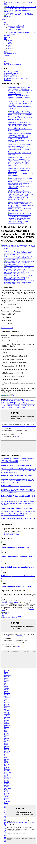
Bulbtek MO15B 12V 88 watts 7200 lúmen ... (17, 476)
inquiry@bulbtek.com (10, 533)
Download (7, 37)
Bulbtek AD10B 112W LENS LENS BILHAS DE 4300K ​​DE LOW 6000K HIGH (19, 97)
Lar (5, 22)
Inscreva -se (4, 599)
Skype (2, 615)
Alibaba (10, 43)
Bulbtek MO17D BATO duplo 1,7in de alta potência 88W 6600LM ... (20, 118)
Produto (10, 40)
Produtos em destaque (7, 602)
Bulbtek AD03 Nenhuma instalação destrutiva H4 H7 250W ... (18, 198)
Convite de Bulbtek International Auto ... (16, 547)
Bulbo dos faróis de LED (15, 29)
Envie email (4, 613)
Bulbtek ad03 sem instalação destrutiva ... (16, 486)
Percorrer (10, 47)
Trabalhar (10, 50)
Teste (9, 42)
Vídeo (6, 52)
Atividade (10, 45)
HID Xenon (11, 34)
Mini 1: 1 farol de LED (14, 31)
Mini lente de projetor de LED (16, 27)
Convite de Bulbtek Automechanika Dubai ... (17, 567)
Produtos (6, 24)
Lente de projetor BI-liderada (16, 26)
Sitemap (16, 602)
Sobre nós (7, 35)
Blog (5, 39)
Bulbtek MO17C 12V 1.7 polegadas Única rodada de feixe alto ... (20, 129)
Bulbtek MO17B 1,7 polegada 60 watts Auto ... (18, 465)
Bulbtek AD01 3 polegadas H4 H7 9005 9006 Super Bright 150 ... (19, 209)
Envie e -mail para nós (7, 328)
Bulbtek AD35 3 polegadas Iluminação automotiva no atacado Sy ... (19, 222)
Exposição (11, 48)
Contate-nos (7, 55)
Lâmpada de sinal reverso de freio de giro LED (21, 32)
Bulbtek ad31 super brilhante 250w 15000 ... (17, 508)
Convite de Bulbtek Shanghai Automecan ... (17, 586)
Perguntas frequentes (10, 53)
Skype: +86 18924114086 (11, 534)
